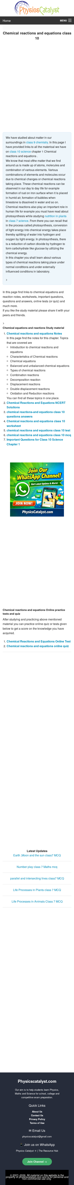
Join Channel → (37, 1161)
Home (7, 20)
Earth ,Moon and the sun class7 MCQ (37, 855)
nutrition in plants (55, 216)
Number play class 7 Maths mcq (37, 867)
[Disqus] (37, 700)
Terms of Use (37, 1123)
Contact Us (37, 1115)
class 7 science (18, 221)
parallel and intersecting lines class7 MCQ (37, 878)
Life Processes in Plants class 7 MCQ (37, 890)
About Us (37, 1111)
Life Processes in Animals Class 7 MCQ (37, 901)
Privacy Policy (37, 1119)
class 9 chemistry (37, 142)
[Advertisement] (37, 91)
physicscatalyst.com (30, 1177)
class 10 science (20, 151)
